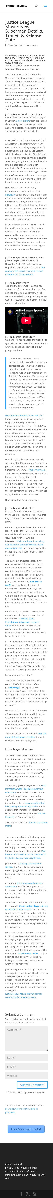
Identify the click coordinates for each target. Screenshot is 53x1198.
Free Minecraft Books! (26, 1129)
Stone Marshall (15, 45)
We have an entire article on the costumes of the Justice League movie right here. (25, 854)
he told (28, 953)
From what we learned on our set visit (24, 415)
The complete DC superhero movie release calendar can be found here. (25, 271)
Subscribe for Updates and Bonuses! (28, 1092)
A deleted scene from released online (22, 622)
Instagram (10, 194)
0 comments (31, 45)
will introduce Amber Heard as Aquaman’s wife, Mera (25, 789)
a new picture (23, 120)
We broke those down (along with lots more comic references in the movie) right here (25, 545)
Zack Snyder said (37, 469)
